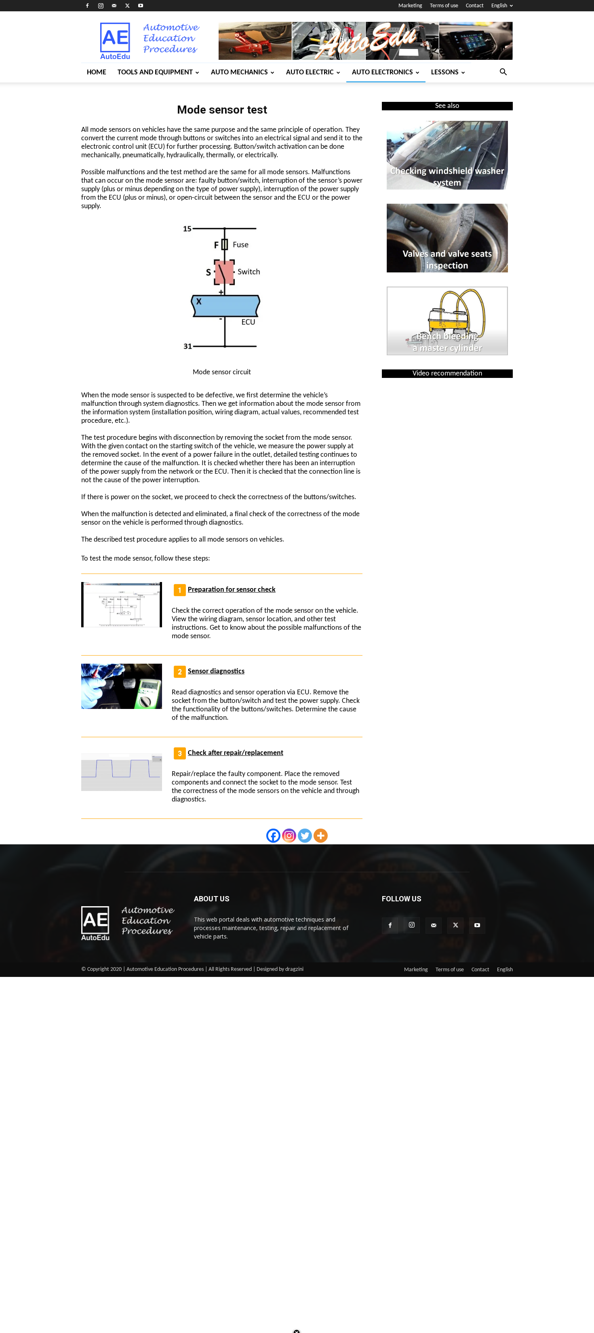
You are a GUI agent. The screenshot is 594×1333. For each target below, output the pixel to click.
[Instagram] (101, 5)
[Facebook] (87, 5)
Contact (475, 6)
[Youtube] (141, 5)
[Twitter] (127, 5)
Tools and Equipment (155, 72)
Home (96, 72)
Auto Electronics (382, 72)
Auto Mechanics (239, 72)
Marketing (410, 6)
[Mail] (114, 5)
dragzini (294, 969)
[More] (321, 836)
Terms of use (444, 6)
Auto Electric (310, 72)
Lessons (445, 72)
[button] (503, 73)
